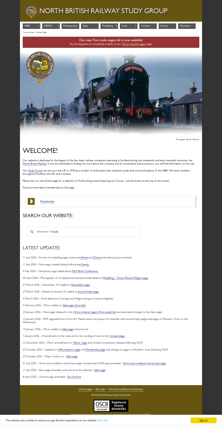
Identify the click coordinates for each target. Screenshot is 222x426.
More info (102, 420)
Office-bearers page (69, 349)
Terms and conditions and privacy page (144, 363)
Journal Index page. (88, 291)
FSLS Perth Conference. (85, 271)
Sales (85, 26)
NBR (27, 26)
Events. (85, 264)
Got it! (204, 420)
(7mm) (97, 257)
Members (185, 26)
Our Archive (74, 377)
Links (124, 26)
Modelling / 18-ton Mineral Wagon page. (125, 278)
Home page (85, 389)
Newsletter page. (80, 285)
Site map (100, 389)
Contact (145, 26)
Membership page (95, 349)
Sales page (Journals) (74, 305)
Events (164, 26)
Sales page (68, 329)
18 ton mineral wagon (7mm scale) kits (95, 312)
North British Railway (34, 163)
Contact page (117, 336)
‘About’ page (80, 342)
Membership (70, 26)
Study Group (35, 170)
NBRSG (48, 26)
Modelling (107, 26)
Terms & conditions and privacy (125, 389)
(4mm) (84, 257)
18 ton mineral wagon (134, 44)
